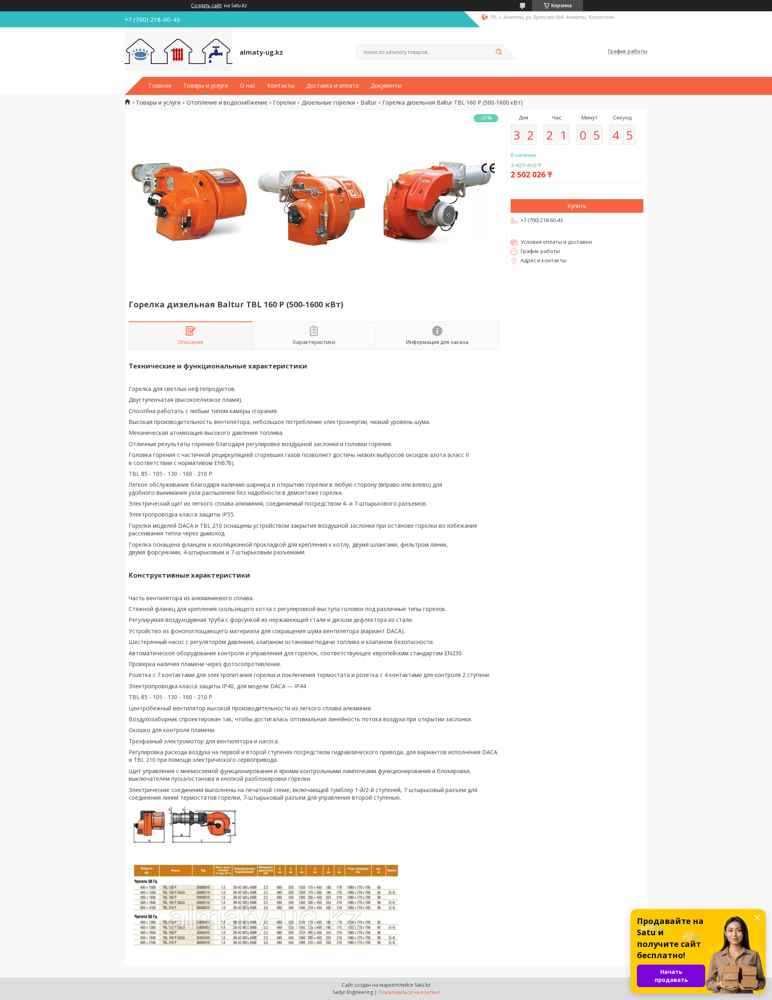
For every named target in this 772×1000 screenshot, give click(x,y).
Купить (577, 206)
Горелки (284, 102)
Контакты (280, 85)
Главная (160, 85)
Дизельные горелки (328, 102)
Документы (386, 85)
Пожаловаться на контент (409, 992)
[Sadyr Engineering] (178, 51)
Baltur (368, 102)
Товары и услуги (205, 85)
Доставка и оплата (332, 85)
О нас (247, 85)
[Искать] (499, 52)
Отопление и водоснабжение (227, 102)
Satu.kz (422, 984)
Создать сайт (206, 5)
